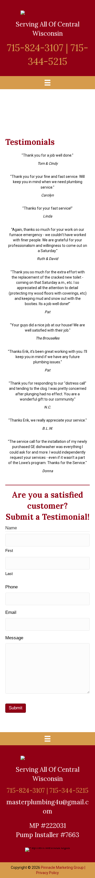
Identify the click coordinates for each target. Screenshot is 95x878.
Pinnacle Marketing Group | (63, 867)
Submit (15, 707)
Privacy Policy (47, 873)
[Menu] (47, 82)
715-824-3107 (35, 48)
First (9, 550)
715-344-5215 (69, 790)
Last (9, 573)
